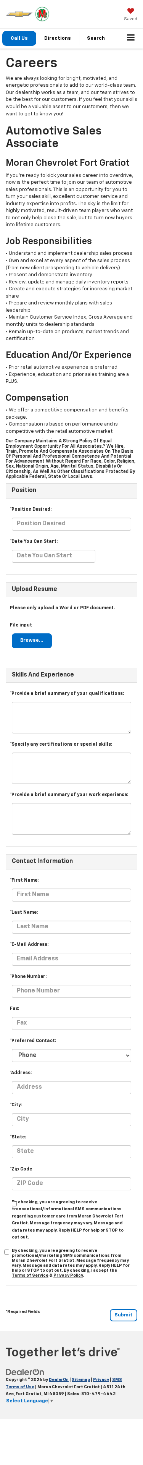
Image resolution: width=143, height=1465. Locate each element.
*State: (18, 1137)
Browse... (31, 640)
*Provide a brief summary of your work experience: (69, 795)
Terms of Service (30, 1275)
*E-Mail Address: (29, 944)
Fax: (14, 1009)
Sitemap (81, 1380)
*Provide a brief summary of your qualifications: (67, 693)
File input (21, 625)
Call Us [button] (19, 38)
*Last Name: (24, 912)
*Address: (21, 1073)
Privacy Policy (68, 1275)
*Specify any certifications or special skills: (61, 744)
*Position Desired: (30, 509)
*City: (16, 1105)
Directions (57, 38)
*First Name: (24, 880)
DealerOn (59, 1380)
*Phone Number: (28, 977)
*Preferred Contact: (33, 1041)
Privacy (101, 1380)
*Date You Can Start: (34, 541)
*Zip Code (21, 1169)
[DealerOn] (25, 1371)
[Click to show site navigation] (131, 39)
